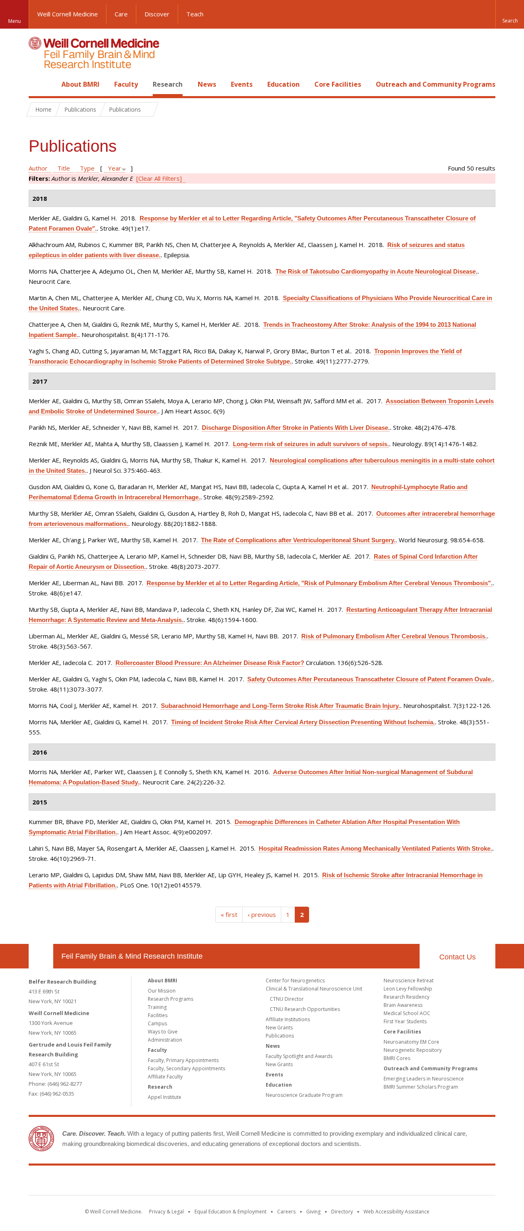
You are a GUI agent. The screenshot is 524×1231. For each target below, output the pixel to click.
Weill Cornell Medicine (67, 14)
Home (38, 84)
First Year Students (405, 1021)
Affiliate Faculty (165, 1076)
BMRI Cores (397, 1058)
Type (87, 168)
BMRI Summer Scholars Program (421, 1086)
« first (229, 914)
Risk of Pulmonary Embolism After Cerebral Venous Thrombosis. (394, 636)
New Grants (279, 1027)
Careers (286, 1211)
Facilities (157, 1015)
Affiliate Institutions (288, 1019)
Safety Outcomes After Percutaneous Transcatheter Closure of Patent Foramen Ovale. (369, 679)
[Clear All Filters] (159, 178)
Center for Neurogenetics (295, 980)
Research (168, 84)
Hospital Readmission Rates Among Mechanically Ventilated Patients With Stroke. (375, 848)
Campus (157, 1023)
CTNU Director (287, 998)
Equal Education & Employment (230, 1211)
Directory (342, 1211)
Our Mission (162, 990)
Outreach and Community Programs (435, 84)
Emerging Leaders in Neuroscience (424, 1078)
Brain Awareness (403, 1005)
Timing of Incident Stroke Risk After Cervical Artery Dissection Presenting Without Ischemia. (303, 722)
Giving (313, 1211)
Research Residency (406, 996)
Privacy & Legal (166, 1211)
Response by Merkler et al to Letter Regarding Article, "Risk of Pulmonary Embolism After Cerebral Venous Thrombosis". (319, 583)
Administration (165, 1039)
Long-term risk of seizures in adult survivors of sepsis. (311, 443)
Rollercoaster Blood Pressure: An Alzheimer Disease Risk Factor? (209, 662)
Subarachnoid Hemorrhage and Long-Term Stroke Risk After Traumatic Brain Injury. (280, 705)
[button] (509, 14)
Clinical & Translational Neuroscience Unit (314, 988)
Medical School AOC (407, 1013)
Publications (280, 1035)
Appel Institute (164, 1097)
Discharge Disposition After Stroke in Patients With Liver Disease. (296, 427)
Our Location (41, 956)
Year (114, 168)
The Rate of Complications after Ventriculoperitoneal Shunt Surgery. (298, 540)
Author (38, 168)
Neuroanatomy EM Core (411, 1041)
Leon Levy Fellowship (408, 988)
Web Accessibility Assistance (396, 1211)
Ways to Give (163, 1031)
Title (63, 168)
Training (157, 1007)
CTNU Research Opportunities (305, 1009)
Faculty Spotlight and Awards (299, 1056)
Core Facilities (337, 84)
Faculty (126, 84)
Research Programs (170, 998)
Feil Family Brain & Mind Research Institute (132, 956)
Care (121, 14)
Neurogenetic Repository (413, 1050)
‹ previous (262, 914)
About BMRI (80, 84)
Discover (157, 14)
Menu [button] (14, 21)
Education (283, 84)
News (207, 84)
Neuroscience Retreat (409, 980)
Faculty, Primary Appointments (183, 1060)
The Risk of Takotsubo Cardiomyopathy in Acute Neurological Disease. (376, 271)
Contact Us (457, 957)
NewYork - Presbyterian (330, 1182)
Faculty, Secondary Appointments (186, 1068)
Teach (194, 14)
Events (242, 84)
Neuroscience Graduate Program (304, 1095)
